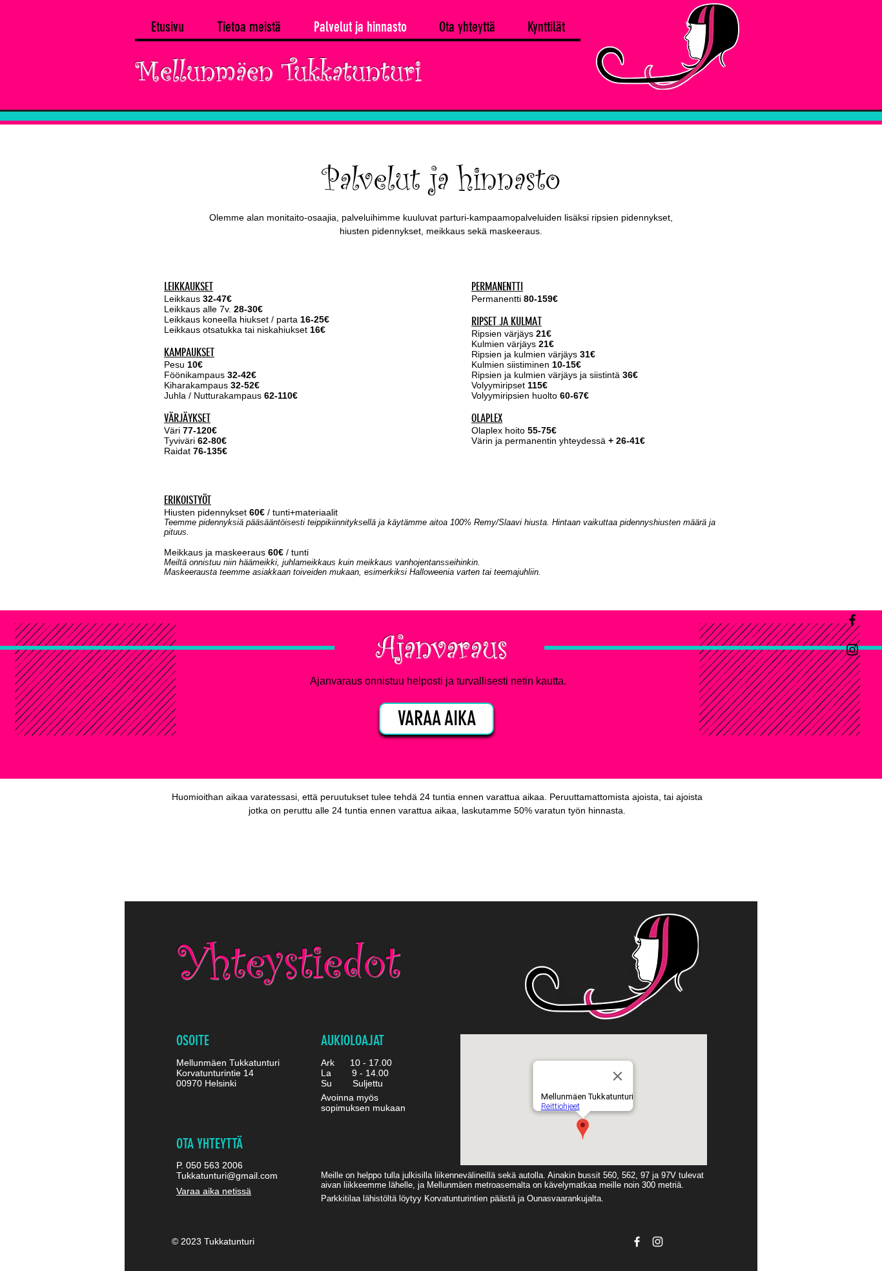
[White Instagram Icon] (657, 1241)
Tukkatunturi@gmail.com (227, 1175)
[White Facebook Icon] (637, 1241)
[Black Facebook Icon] (852, 620)
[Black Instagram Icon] (852, 649)
